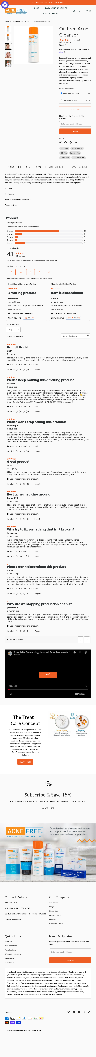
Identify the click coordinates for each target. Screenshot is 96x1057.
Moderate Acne (77, 148)
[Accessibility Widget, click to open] (5, 5)
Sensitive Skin (75, 153)
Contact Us (53, 902)
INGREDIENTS (54, 167)
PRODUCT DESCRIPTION (23, 167)
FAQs (51, 907)
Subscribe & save (70, 100)
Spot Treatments (78, 158)
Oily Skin (64, 153)
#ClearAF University (13, 954)
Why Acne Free (11, 946)
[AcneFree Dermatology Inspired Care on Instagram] (84, 1012)
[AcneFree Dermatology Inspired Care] (16, 11)
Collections (16, 22)
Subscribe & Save (56, 923)
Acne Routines (10, 950)
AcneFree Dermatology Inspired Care (26, 1030)
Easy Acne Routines (56, 8)
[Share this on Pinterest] (70, 142)
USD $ (8, 1012)
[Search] (73, 11)
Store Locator (10, 958)
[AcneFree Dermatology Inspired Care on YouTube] (78, 1012)
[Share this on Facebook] (65, 142)
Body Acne (26, 22)
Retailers (52, 919)
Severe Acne (65, 158)
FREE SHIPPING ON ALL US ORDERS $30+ (48, 3)
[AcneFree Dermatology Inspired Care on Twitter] (68, 1012)
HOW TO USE (78, 167)
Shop (36, 8)
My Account (10, 962)
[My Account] (80, 11)
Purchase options (66, 88)
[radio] (61, 93)
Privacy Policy (55, 915)
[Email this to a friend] (75, 142)
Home (7, 22)
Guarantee (53, 911)
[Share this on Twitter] (61, 142)
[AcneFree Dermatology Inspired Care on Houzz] (89, 1012)
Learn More (25, 762)
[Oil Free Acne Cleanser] (33, 45)
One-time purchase (71, 93)
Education (49, 14)
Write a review (65, 42)
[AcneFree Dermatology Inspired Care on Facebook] (73, 1012)
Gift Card (8, 941)
